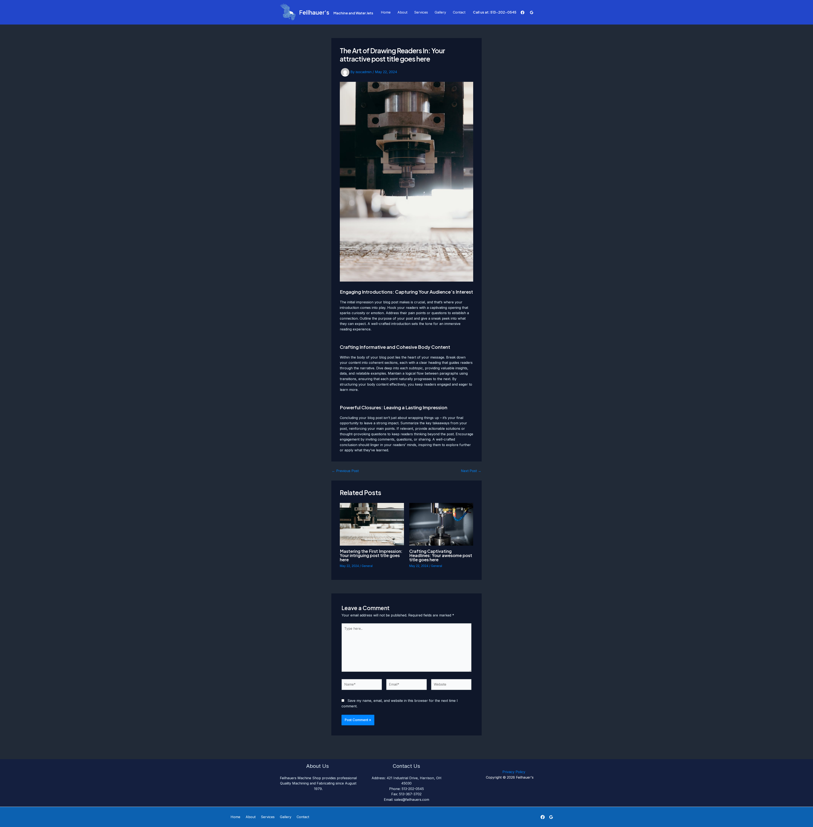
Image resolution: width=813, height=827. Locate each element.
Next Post (471, 470)
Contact (459, 12)
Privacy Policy (490, 772)
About (402, 12)
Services (421, 12)
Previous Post (345, 470)
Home (386, 12)
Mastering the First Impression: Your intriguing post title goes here (371, 555)
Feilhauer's (314, 12)
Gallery (440, 12)
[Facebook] (522, 12)
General (367, 566)
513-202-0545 (503, 12)
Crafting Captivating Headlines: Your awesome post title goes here (440, 555)
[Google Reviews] (532, 12)
